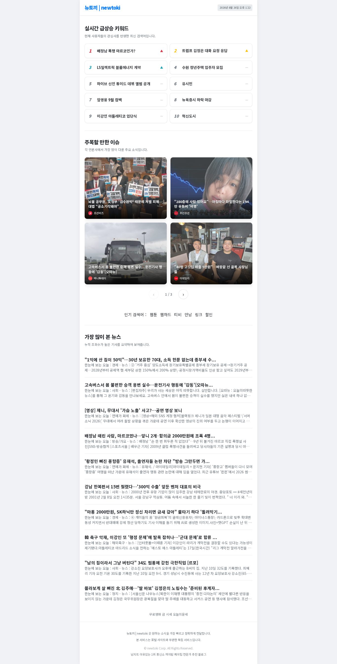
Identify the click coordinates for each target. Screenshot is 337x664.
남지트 (135, 654)
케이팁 (178, 654)
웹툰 (153, 314)
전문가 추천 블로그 (194, 654)
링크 (198, 314)
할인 (209, 314)
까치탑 (169, 654)
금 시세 (167, 614)
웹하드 (165, 314)
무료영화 (155, 614)
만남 (188, 314)
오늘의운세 (180, 614)
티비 (178, 314)
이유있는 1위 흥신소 (152, 654)
